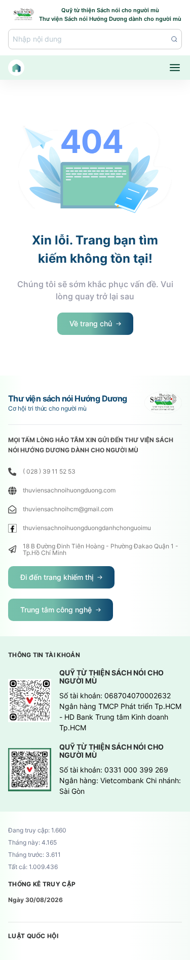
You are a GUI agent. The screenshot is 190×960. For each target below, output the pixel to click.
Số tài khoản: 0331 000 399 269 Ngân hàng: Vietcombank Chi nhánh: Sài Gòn (120, 780)
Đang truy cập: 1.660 (37, 830)
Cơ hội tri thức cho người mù (47, 409)
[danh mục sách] (175, 67)
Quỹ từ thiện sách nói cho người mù (111, 677)
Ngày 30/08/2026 (35, 900)
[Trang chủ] (16, 67)
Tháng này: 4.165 (32, 842)
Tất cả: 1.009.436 (33, 867)
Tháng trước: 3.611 (34, 854)
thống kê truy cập (41, 884)
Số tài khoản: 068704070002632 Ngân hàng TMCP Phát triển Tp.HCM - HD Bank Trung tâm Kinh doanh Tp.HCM (120, 711)
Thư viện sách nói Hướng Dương (67, 398)
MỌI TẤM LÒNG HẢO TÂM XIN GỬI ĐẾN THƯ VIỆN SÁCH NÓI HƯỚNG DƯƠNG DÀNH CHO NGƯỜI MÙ (90, 445)
